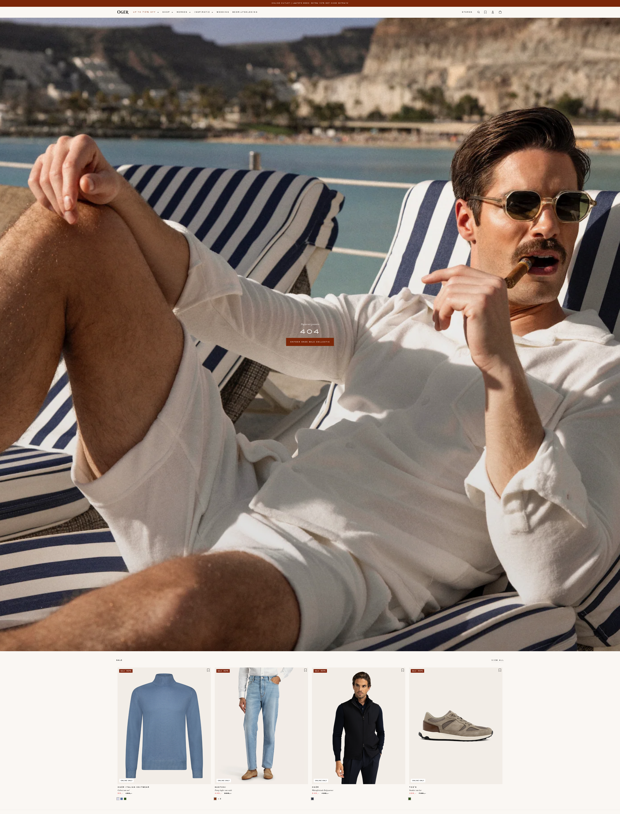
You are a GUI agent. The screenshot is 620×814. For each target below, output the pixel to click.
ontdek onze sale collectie (310, 342)
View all (497, 660)
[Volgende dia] (206, 725)
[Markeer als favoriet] (208, 670)
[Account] (492, 12)
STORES (467, 12)
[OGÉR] (123, 12)
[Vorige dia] (122, 725)
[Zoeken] (478, 12)
